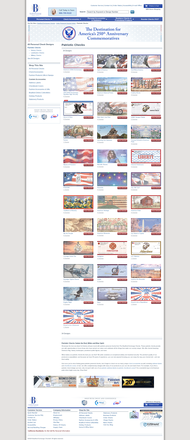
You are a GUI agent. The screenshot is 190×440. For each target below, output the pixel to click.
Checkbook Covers (36, 86)
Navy (98, 302)
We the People (68, 233)
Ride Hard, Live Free (103, 117)
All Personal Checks (36, 69)
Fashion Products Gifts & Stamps (41, 75)
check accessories (135, 363)
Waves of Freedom (69, 164)
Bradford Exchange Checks (46, 23)
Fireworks (100, 187)
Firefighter (100, 256)
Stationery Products (36, 99)
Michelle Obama (102, 164)
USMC (99, 279)
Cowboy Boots (135, 93)
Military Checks (36, 55)
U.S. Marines (135, 256)
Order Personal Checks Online (66, 23)
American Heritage (103, 210)
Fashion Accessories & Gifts (39, 89)
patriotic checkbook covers (126, 368)
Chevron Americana (137, 164)
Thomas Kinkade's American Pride (140, 140)
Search (82, 12)
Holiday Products (35, 96)
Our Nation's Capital (137, 233)
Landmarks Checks (37, 53)
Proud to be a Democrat (71, 325)
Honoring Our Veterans (104, 140)
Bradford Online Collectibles (39, 93)
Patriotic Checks (34, 48)
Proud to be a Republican (139, 302)
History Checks (36, 50)
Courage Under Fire (69, 256)
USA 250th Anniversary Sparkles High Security (70, 93)
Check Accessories (36, 72)
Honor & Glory (67, 117)
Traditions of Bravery (70, 210)
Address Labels (35, 83)
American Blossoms (103, 233)
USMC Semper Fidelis (138, 117)
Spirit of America (102, 70)
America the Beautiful (138, 279)
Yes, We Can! (135, 187)
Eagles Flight (67, 302)
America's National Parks (105, 93)
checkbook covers (70, 365)
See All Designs (34, 58)
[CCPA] (53, 431)
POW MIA (66, 187)
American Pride (136, 210)
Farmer (65, 140)
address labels (157, 363)
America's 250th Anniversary (72, 69)
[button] (34, 116)
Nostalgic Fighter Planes (71, 279)
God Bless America (137, 70)
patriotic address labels (109, 368)
